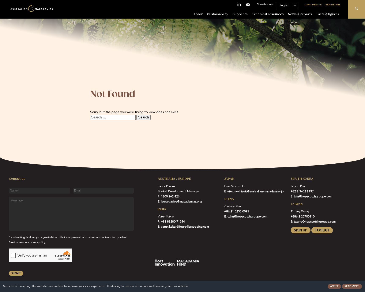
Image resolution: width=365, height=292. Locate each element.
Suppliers (240, 14)
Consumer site (313, 4)
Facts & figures (328, 14)
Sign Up (300, 230)
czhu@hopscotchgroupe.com (247, 216)
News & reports (300, 14)
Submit (16, 273)
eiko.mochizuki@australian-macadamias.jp (255, 191)
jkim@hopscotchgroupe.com (313, 196)
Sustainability (217, 14)
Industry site (333, 4)
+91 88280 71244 (173, 221)
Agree (334, 286)
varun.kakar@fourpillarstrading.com (185, 226)
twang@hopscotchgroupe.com (315, 221)
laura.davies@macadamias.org (181, 201)
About (198, 14)
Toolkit (322, 230)
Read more (352, 286)
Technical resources (268, 14)
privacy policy (37, 242)
